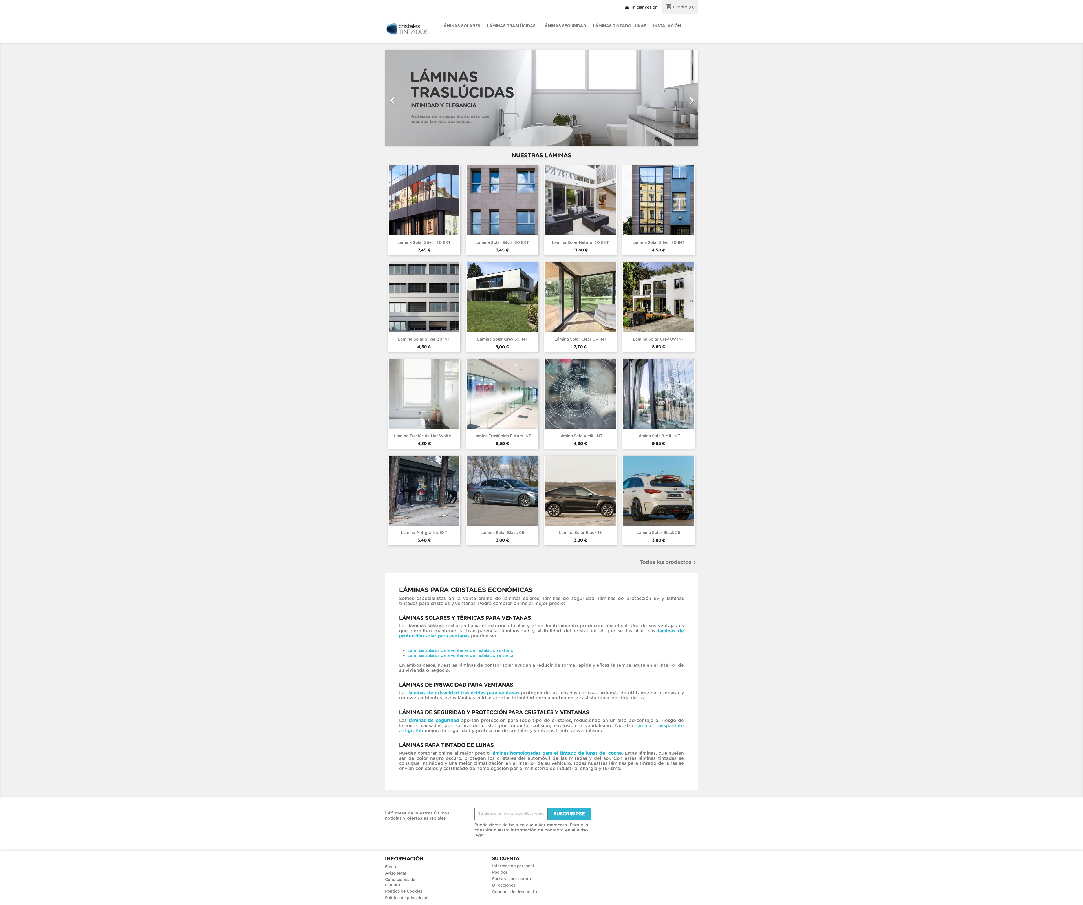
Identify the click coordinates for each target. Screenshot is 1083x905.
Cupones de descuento (514, 892)
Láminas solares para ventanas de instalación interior (461, 656)
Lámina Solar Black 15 (580, 533)
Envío (390, 867)
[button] (408, 98)
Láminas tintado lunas (619, 26)
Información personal (513, 866)
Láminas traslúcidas (511, 26)
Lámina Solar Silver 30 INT (424, 339)
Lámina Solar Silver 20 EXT (424, 243)
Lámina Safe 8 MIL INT (658, 436)
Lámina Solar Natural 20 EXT (580, 243)
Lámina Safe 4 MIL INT (580, 436)
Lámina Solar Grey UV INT (658, 339)
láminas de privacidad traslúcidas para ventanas (463, 693)
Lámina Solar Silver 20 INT (658, 243)
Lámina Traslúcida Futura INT (502, 436)
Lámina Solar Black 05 (502, 533)
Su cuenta (505, 859)
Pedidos (500, 873)
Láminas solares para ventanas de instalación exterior (461, 650)
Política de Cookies (403, 891)
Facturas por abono (511, 879)
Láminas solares (460, 26)
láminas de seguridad (434, 720)
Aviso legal (395, 873)
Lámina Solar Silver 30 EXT (502, 243)
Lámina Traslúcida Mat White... (424, 436)
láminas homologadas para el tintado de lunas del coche (556, 753)
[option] (541, 98)
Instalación (667, 26)
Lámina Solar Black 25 (658, 533)
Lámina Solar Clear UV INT (580, 339)
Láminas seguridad (564, 26)
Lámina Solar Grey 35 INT (502, 339)
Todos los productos (669, 562)
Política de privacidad (406, 898)
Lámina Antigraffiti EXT (424, 533)
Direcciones (503, 886)
